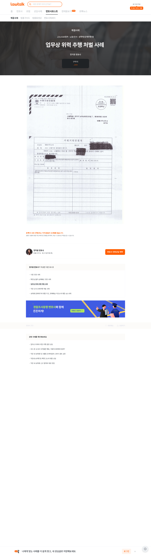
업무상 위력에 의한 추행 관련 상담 (42, 344)
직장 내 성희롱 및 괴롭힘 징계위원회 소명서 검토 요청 (48, 354)
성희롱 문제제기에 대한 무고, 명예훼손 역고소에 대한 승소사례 (51, 293)
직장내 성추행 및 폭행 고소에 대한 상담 (43, 358)
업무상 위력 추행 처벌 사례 (39, 284)
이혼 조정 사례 (35, 275)
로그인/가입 (136, 4)
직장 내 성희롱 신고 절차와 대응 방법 (43, 363)
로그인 (126, 551)
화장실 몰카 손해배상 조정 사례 (41, 279)
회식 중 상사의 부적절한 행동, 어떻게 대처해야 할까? (48, 349)
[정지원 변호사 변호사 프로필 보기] (29, 252)
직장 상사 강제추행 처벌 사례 (40, 289)
